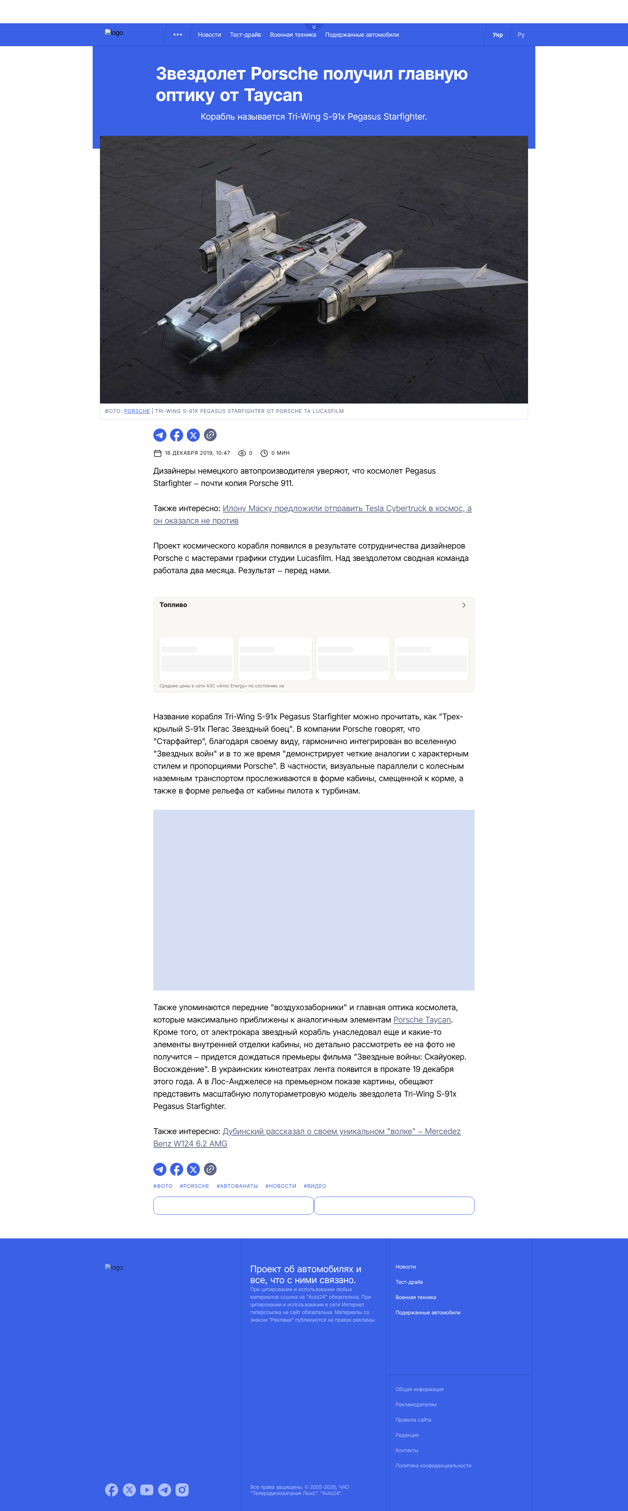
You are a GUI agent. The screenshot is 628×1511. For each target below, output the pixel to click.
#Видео (315, 1186)
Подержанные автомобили (362, 34)
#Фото (163, 1186)
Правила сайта (413, 1420)
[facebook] (176, 435)
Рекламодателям (416, 1405)
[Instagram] (182, 1489)
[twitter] (193, 435)
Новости (209, 34)
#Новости (281, 1186)
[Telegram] (164, 1489)
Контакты (407, 1450)
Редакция (407, 1435)
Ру (521, 34)
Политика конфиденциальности (433, 1466)
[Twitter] (129, 1489)
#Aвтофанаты (237, 1186)
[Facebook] (111, 1489)
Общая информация (420, 1389)
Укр (498, 34)
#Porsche (194, 1186)
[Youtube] (146, 1489)
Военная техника (293, 34)
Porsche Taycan (422, 1020)
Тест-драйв (245, 34)
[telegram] (159, 435)
